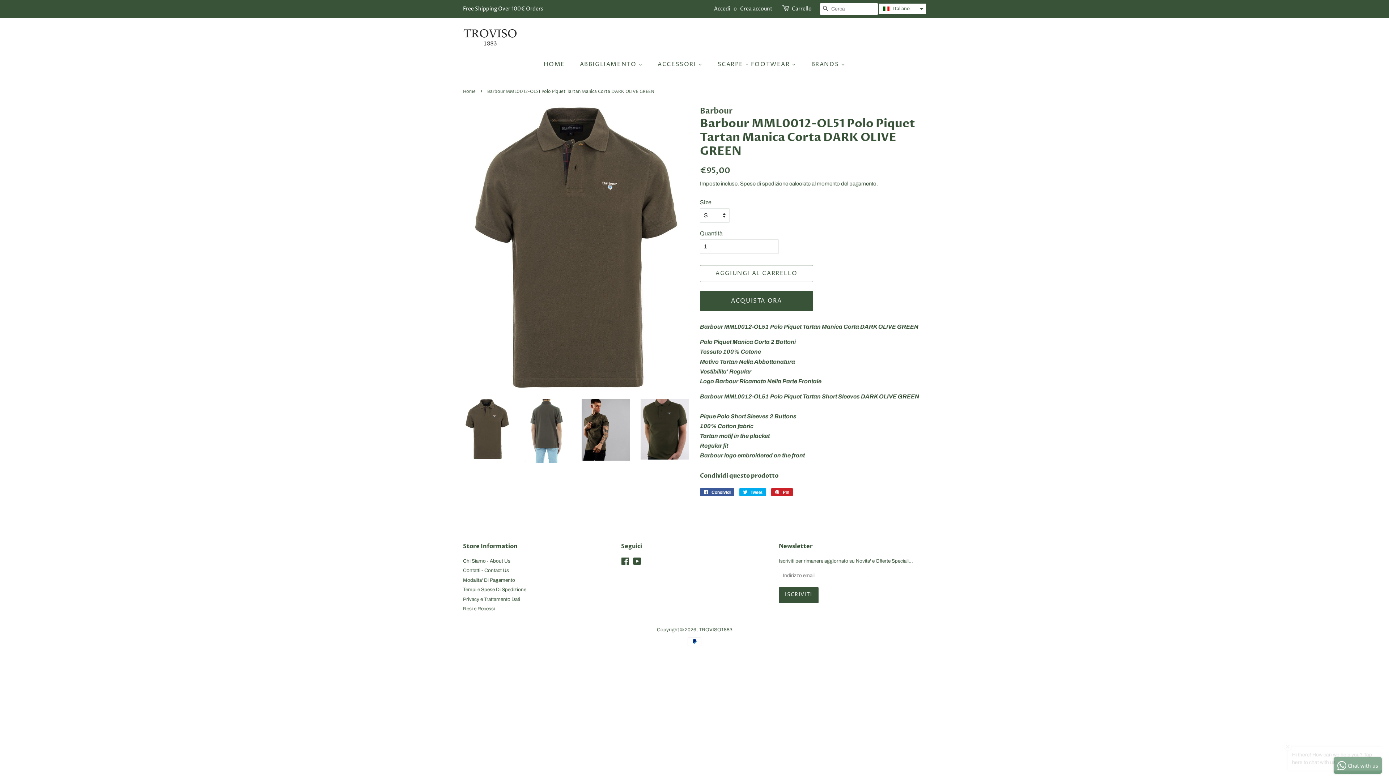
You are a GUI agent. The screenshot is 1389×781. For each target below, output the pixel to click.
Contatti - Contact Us (486, 570)
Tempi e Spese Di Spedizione (494, 589)
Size (706, 202)
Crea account (756, 8)
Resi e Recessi (479, 608)
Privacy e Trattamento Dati (491, 599)
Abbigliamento (609, 64)
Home (554, 64)
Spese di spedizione (764, 184)
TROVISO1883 (715, 629)
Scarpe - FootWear (755, 64)
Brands (826, 64)
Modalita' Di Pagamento (489, 580)
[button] (902, 9)
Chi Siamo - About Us (486, 561)
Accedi (722, 8)
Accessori (678, 64)
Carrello (802, 8)
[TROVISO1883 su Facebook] (625, 563)
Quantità (711, 233)
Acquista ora (756, 301)
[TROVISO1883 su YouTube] (637, 563)
